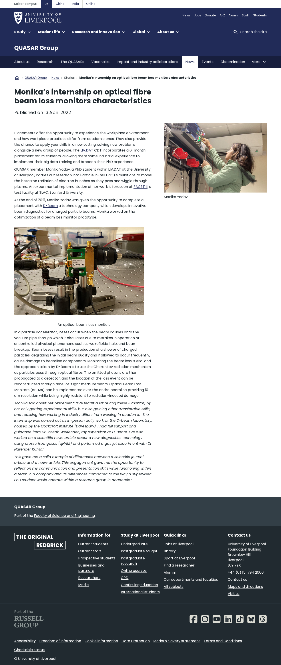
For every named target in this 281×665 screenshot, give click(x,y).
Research (45, 61)
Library (170, 551)
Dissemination (233, 61)
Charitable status (29, 649)
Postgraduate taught (139, 551)
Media (83, 584)
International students (140, 591)
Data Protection (136, 640)
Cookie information (101, 640)
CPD (124, 577)
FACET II (140, 186)
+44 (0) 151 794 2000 (246, 572)
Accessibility (25, 640)
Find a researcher (179, 565)
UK (46, 4)
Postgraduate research (133, 561)
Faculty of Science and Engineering (64, 515)
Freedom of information (60, 640)
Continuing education (139, 584)
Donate (210, 15)
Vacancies (100, 61)
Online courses (134, 570)
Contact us (237, 579)
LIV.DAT (86, 150)
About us (22, 61)
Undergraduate (134, 544)
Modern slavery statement (176, 640)
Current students (93, 544)
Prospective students (97, 558)
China (60, 4)
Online (91, 4)
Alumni (233, 15)
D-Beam (50, 205)
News (187, 15)
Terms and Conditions (223, 640)
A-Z (222, 15)
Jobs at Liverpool (178, 544)
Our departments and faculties (191, 579)
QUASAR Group (36, 48)
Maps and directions (245, 586)
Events (207, 61)
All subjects (173, 586)
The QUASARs (72, 61)
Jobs (197, 15)
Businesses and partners (91, 568)
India (75, 4)
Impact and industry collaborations (147, 61)
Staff (246, 15)
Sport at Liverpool (179, 558)
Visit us (233, 593)
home (17, 78)
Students (260, 15)
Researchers (89, 577)
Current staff (89, 551)
